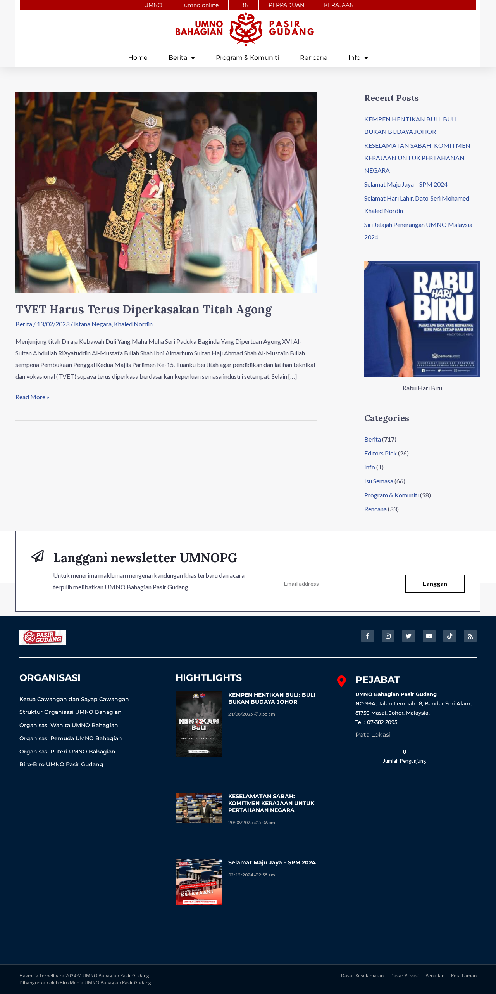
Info (354, 57)
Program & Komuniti (247, 57)
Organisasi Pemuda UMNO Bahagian (70, 738)
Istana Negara (93, 323)
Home (138, 57)
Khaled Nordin (133, 323)
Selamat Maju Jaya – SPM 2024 (406, 184)
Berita (178, 57)
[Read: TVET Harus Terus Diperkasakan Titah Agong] (166, 191)
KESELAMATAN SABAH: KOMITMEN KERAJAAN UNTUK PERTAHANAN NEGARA (417, 158)
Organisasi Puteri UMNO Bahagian (67, 751)
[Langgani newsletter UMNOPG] (37, 556)
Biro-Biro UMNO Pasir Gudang (61, 764)
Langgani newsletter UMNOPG (145, 558)
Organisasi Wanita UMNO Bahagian (68, 725)
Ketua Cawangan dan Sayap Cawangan (74, 699)
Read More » (33, 395)
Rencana (313, 57)
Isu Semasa (378, 481)
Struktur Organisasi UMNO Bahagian (70, 711)
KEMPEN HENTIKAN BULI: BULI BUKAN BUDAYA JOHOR (271, 698)
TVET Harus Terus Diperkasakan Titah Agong (144, 309)
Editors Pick (380, 453)
